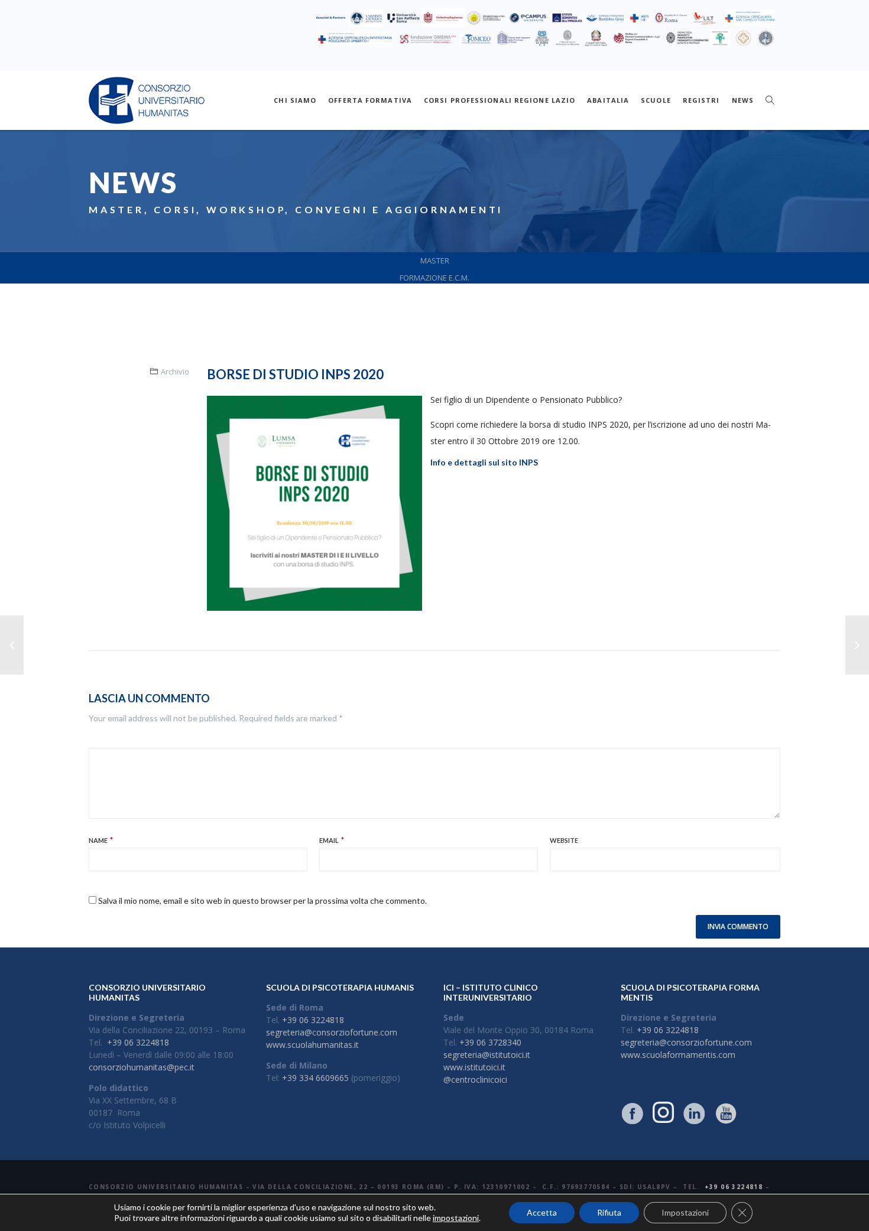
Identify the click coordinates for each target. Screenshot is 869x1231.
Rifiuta (609, 1212)
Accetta (542, 1212)
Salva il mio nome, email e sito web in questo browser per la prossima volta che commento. (262, 900)
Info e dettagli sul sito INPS (484, 462)
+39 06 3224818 (138, 1042)
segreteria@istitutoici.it (486, 1054)
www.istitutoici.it (474, 1067)
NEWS (743, 100)
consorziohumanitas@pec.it (141, 1067)
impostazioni (456, 1218)
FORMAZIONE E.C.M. (434, 277)
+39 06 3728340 (490, 1042)
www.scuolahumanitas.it (312, 1044)
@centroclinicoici (475, 1079)
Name (98, 840)
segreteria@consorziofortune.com (331, 1032)
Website (564, 840)
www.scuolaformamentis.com (678, 1054)
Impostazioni (685, 1212)
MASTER (434, 260)
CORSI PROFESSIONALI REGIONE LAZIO (499, 100)
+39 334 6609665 (315, 1077)
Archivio (175, 371)
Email (329, 840)
